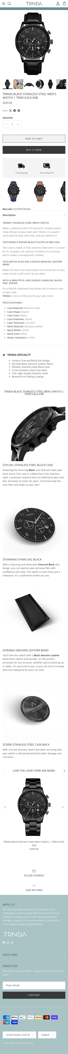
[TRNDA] (34, 3)
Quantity (8, 117)
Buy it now (34, 149)
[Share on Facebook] (14, 110)
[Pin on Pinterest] (18, 110)
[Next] (62, 807)
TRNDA (12, 1043)
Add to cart (33, 138)
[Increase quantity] (19, 124)
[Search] (11, 3)
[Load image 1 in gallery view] (34, 44)
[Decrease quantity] (6, 124)
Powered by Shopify (25, 1043)
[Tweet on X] (10, 110)
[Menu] (3, 3)
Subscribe (34, 995)
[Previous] (5, 807)
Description (9, 215)
